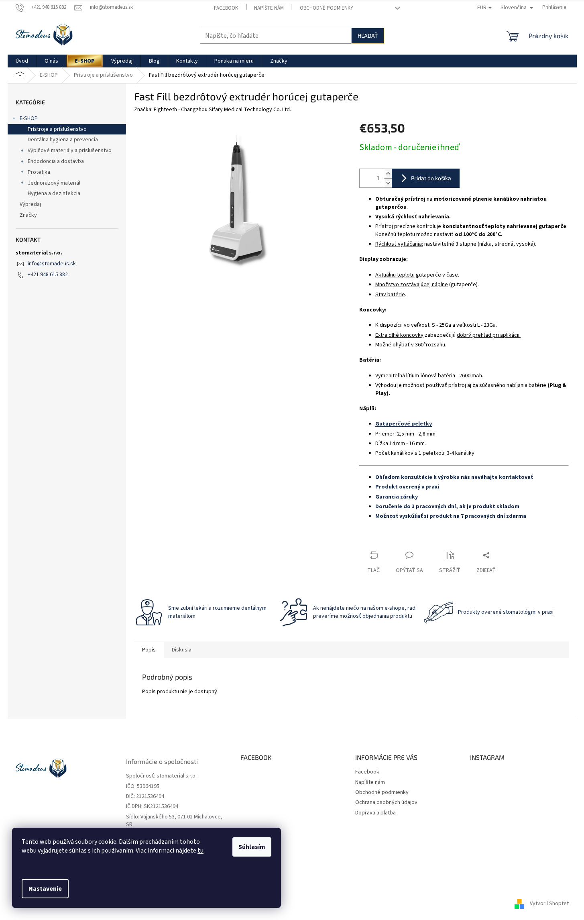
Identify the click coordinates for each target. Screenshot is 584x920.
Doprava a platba (375, 813)
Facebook (226, 8)
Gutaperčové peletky (403, 424)
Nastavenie (45, 888)
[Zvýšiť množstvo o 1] (388, 173)
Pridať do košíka (431, 178)
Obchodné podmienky (326, 8)
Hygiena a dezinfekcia (54, 193)
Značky (28, 215)
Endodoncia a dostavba (56, 161)
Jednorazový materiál (54, 183)
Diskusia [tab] (181, 650)
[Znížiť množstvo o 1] (388, 182)
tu (200, 850)
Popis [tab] (149, 650)
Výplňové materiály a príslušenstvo (70, 151)
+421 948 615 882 (48, 275)
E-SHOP (29, 118)
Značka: (212, 110)
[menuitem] (22, 61)
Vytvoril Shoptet (549, 904)
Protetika (39, 172)
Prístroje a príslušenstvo (57, 129)
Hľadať (368, 35)
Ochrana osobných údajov (386, 802)
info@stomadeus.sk (52, 264)
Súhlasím (251, 847)
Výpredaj (30, 204)
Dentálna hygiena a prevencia (63, 140)
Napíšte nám (269, 8)
